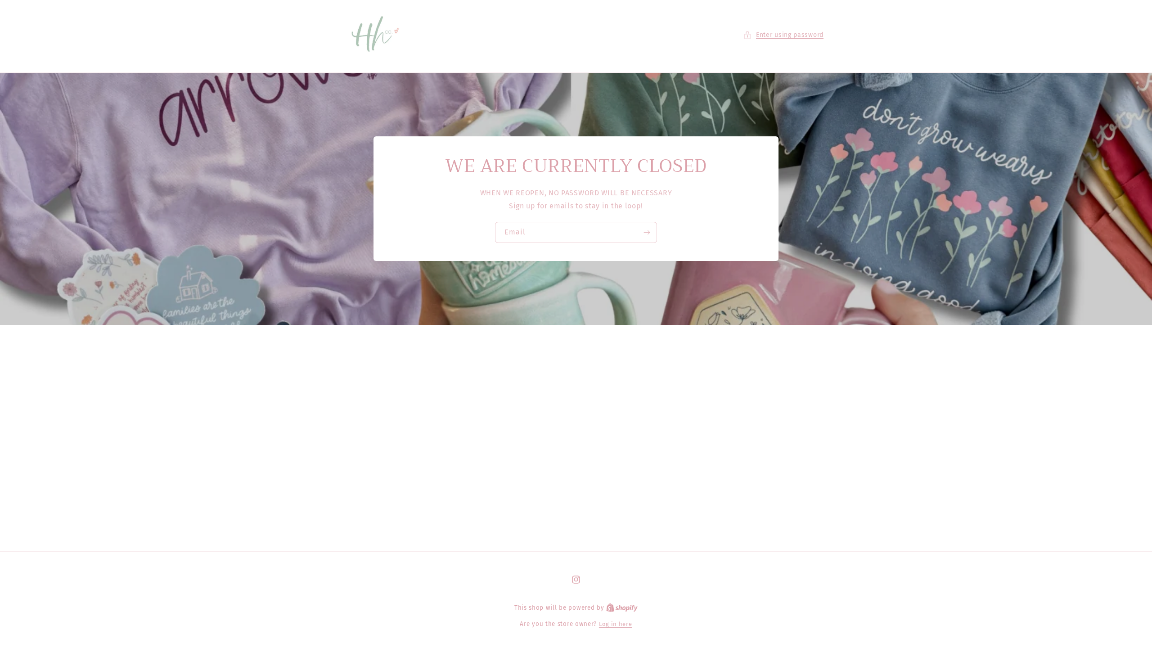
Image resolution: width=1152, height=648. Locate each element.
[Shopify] (622, 607)
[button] (783, 34)
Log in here (615, 624)
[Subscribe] (647, 232)
